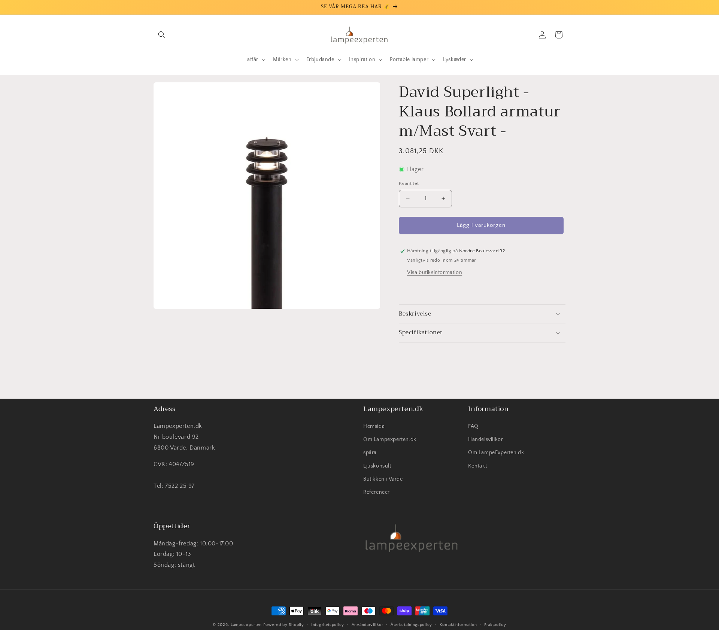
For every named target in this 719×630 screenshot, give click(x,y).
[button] (162, 35)
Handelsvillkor (485, 440)
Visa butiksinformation (434, 273)
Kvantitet (409, 183)
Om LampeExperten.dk (496, 453)
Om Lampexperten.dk (389, 440)
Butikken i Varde (383, 479)
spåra (370, 453)
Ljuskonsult (377, 466)
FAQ (473, 427)
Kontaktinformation (458, 624)
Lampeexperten (246, 625)
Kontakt (477, 466)
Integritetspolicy (327, 624)
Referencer (376, 493)
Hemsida (374, 427)
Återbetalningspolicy (411, 624)
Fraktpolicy (495, 624)
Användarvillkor (367, 624)
